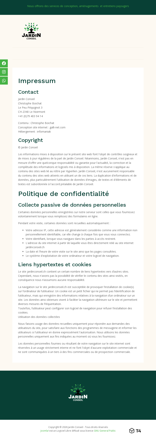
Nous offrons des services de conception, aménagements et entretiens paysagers (78, 6)
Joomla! (45, 430)
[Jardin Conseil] (31, 30)
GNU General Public (105, 430)
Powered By (135, 431)
